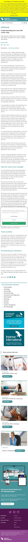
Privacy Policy (17, 527)
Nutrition (6, 301)
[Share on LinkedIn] (12, 277)
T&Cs (15, 524)
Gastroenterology (8, 293)
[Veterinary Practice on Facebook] (14, 512)
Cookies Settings (14, 216)
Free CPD (3, 517)
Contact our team (17, 517)
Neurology (6, 299)
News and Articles (5, 520)
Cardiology (7, 289)
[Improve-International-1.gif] (14, 337)
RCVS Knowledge (8, 306)
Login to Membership (7, 22)
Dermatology (7, 291)
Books (15, 522)
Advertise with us (17, 520)
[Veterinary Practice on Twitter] (10, 512)
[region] (14, 217)
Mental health (7, 297)
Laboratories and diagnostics (12, 295)
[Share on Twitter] (8, 277)
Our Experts (3, 522)
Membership (3, 515)
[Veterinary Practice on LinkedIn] (18, 512)
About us (16, 515)
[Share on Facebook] (10, 277)
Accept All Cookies (14, 223)
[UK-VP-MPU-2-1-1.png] (14, 319)
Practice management (13, 48)
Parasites (6, 303)
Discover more (6, 503)
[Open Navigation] (26, 19)
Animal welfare (8, 287)
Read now (6, 376)
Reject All (14, 219)
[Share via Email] (14, 277)
